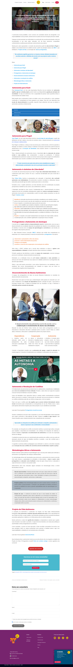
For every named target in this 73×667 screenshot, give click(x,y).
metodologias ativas (26, 572)
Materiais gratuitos (31, 2)
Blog (43, 2)
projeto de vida (33, 572)
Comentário (14, 591)
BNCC (21, 572)
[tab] (35, 110)
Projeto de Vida (40, 637)
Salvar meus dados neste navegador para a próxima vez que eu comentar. (27, 619)
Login (57, 2)
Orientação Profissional (41, 642)
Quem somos (28, 637)
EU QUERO (57, 662)
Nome (13, 607)
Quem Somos (47, 2)
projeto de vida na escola (41, 572)
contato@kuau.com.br (15, 658)
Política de (28, 640)
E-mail (13, 613)
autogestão (17, 572)
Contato (53, 2)
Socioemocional (40, 639)
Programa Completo (19, 2)
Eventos (25, 2)
